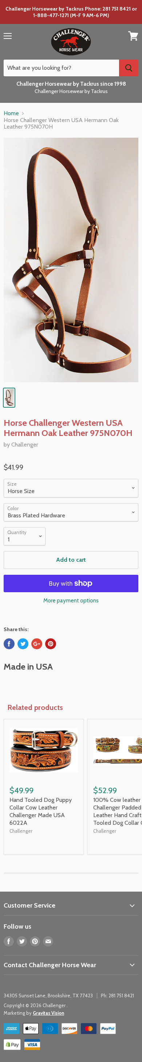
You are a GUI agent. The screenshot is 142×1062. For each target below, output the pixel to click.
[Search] (128, 68)
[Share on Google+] (36, 643)
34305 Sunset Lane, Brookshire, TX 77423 (48, 995)
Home (11, 113)
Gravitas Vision (48, 1013)
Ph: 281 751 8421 (117, 995)
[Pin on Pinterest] (50, 643)
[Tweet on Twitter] (22, 643)
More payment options (71, 601)
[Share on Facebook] (9, 643)
